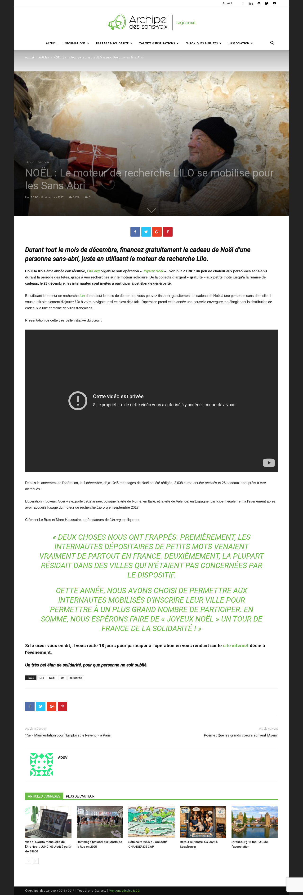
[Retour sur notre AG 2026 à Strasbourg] (203, 822)
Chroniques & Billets (202, 43)
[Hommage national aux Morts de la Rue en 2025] (100, 822)
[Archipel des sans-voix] (151, 22)
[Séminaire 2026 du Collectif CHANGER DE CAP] (151, 822)
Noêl (52, 677)
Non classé (44, 162)
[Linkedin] (250, 3)
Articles (44, 57)
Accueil (227, 3)
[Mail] (258, 3)
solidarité (76, 677)
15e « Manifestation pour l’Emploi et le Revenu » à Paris (68, 735)
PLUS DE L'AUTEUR (80, 796)
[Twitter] (266, 3)
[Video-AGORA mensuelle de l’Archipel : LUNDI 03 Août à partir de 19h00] (48, 822)
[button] (272, 43)
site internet (236, 645)
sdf (62, 677)
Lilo (42, 677)
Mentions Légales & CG (124, 891)
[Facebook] (243, 3)
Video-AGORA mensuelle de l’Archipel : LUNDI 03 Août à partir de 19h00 (48, 846)
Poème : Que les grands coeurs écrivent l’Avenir (241, 735)
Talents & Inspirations (157, 43)
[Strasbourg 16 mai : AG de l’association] (255, 822)
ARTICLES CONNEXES (44, 796)
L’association (238, 43)
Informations (74, 43)
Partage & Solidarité (112, 43)
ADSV (34, 197)
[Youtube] (274, 3)
